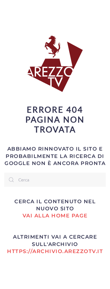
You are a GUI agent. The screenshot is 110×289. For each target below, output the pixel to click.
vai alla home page (55, 216)
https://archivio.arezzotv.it (55, 251)
